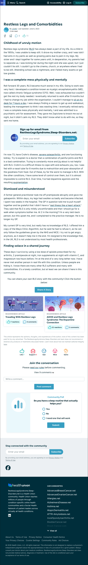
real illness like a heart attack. (65, 205)
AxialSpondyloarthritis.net (60, 518)
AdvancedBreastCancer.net (61, 490)
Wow (53, 352)
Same (64, 352)
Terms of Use (28, 146)
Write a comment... (15, 379)
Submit (55, 425)
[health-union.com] (19, 486)
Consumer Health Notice (54, 537)
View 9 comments (43, 372)
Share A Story (44, 290)
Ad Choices (64, 540)
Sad (42, 352)
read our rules (37, 367)
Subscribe (80, 3)
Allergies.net (53, 498)
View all (53, 531)
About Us (10, 537)
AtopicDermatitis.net (58, 510)
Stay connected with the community (26, 445)
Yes (48, 409)
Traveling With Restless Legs (21, 317)
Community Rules (49, 540)
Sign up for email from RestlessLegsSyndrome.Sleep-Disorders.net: (48, 131)
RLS (32, 49)
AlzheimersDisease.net (59, 502)
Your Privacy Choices (15, 540)
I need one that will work (58, 418)
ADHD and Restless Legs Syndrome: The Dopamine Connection (60, 320)
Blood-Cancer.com (56, 526)
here (5, 344)
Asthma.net (53, 506)
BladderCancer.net (56, 522)
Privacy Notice (68, 143)
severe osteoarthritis (49, 154)
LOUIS (14, 29)
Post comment (44, 386)
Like (20, 352)
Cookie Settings (33, 540)
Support (32, 352)
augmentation (20, 182)
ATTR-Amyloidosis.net (58, 514)
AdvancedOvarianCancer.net (62, 494)
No (47, 413)
